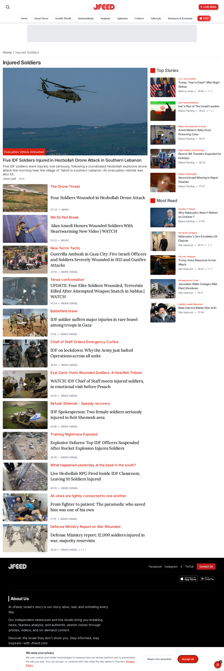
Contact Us (206, 566)
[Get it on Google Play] (207, 578)
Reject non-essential (159, 659)
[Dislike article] (136, 209)
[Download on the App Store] (188, 578)
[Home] (104, 7)
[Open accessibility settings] (217, 664)
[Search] (8, 7)
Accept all (188, 659)
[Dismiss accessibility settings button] (220, 662)
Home (7, 52)
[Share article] (142, 209)
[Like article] (129, 209)
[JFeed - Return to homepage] (17, 566)
